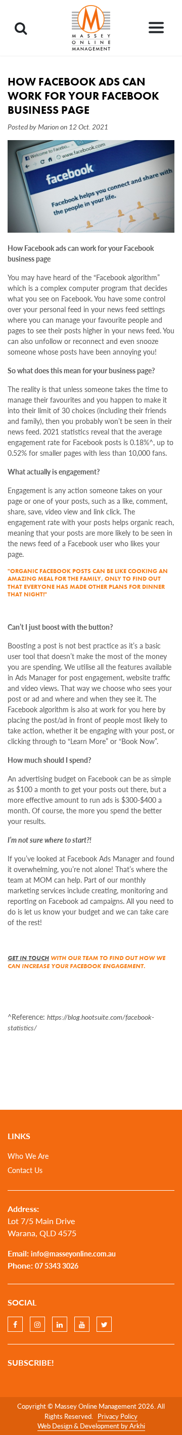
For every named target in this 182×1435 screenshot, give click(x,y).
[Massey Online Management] (91, 28)
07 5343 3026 (56, 1265)
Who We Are (28, 1156)
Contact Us (25, 1170)
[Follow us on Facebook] (15, 1324)
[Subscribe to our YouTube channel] (81, 1324)
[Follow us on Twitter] (104, 1324)
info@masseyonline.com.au (73, 1253)
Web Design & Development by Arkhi (91, 1425)
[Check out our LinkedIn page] (59, 1324)
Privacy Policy (118, 1416)
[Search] (20, 28)
